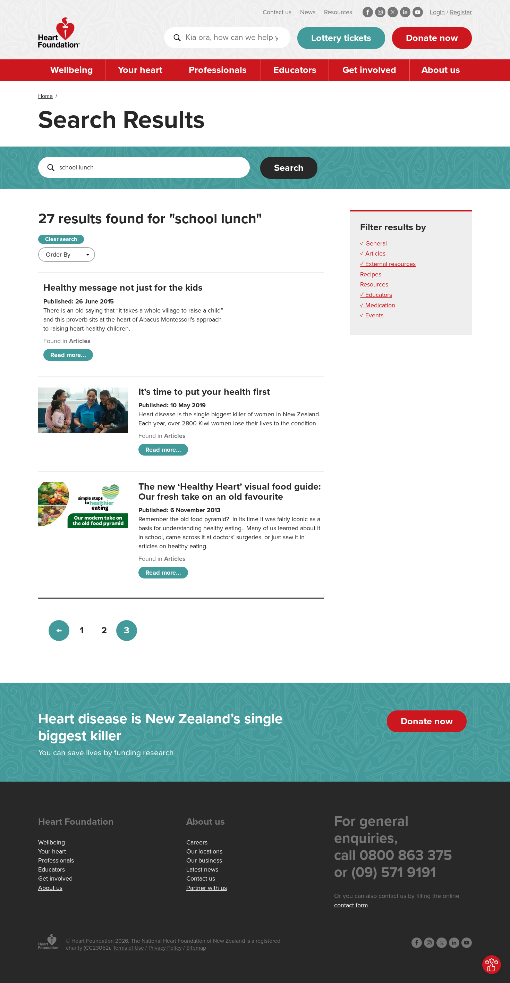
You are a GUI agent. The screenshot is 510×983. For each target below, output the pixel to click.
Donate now (432, 38)
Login (437, 12)
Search (289, 168)
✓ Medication (377, 305)
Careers (196, 842)
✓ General (373, 243)
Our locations (204, 851)
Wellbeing (71, 70)
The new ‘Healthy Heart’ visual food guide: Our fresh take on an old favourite (229, 491)
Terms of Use (128, 947)
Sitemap (196, 947)
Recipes (370, 274)
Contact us (277, 12)
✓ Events (371, 315)
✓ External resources (388, 264)
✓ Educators (376, 295)
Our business (204, 860)
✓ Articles (372, 253)
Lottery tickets (341, 38)
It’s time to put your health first (204, 392)
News (307, 12)
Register (461, 12)
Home (45, 96)
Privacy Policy (165, 947)
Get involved (369, 70)
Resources (338, 12)
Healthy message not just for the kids (123, 287)
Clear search (61, 239)
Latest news (202, 869)
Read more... (68, 355)
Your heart (140, 70)
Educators (294, 70)
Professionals (218, 70)
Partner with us (206, 888)
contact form (351, 905)
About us (441, 70)
